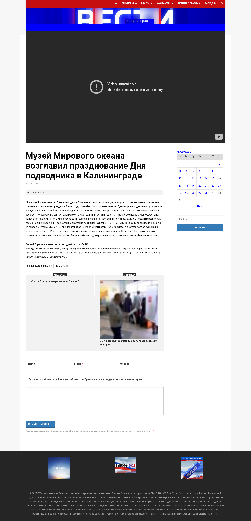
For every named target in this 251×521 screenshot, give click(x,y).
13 (199, 178)
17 (180, 185)
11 (186, 178)
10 (180, 178)
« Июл (199, 206)
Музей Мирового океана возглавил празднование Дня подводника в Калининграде (86, 165)
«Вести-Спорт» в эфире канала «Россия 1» (55, 281)
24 (180, 193)
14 (206, 178)
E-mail (78, 363)
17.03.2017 (33, 183)
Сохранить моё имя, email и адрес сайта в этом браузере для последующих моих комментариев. (85, 379)
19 (193, 185)
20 (199, 185)
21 (206, 185)
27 (199, 193)
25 (186, 193)
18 (186, 185)
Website (124, 363)
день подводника (39, 266)
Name (32, 363)
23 (219, 185)
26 (193, 193)
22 (213, 185)
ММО (62, 266)
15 (213, 178)
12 (193, 178)
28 (206, 193)
